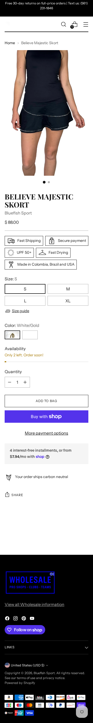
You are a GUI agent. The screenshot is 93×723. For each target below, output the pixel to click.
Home (10, 43)
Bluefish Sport (18, 213)
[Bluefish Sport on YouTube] (32, 619)
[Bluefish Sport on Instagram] (16, 619)
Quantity (13, 371)
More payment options (46, 433)
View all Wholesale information (34, 604)
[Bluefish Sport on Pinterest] (24, 619)
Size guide (20, 311)
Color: (22, 325)
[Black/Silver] (30, 334)
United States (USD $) (27, 665)
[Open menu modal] (85, 24)
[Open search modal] (63, 24)
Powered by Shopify (20, 683)
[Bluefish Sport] (7, 24)
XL (68, 300)
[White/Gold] (12, 334)
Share (17, 495)
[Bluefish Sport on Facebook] (8, 619)
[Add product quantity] (25, 382)
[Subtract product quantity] (9, 382)
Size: (11, 278)
